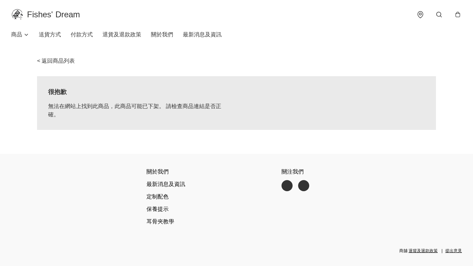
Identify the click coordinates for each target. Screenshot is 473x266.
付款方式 (82, 34)
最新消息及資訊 (202, 34)
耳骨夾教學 (160, 221)
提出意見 (453, 250)
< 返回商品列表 (56, 61)
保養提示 (157, 209)
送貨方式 (50, 34)
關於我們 (162, 34)
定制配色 (157, 197)
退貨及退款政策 (121, 34)
